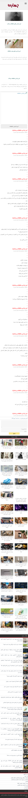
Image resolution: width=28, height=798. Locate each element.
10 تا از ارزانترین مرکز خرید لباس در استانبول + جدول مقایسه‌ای (7, 590)
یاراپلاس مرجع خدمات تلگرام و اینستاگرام (19, 779)
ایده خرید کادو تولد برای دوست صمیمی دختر (21, 603)
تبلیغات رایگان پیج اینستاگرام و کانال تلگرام (19, 778)
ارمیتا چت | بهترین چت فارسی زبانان (21, 512)
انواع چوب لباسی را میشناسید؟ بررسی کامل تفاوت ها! (7, 447)
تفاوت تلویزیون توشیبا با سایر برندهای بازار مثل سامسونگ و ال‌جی (7, 630)
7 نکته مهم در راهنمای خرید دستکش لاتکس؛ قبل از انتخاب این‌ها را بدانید (7, 487)
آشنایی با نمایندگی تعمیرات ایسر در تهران (7, 564)
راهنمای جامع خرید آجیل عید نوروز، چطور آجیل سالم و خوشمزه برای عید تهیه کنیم (7, 513)
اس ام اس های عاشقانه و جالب (14, 24)
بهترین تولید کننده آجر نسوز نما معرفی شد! (21, 540)
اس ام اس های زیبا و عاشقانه (14, 51)
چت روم (26, 776)
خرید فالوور (26, 774)
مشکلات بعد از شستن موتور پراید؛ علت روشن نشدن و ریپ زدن (7, 552)
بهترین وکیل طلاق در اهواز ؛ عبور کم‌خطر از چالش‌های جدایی (21, 629)
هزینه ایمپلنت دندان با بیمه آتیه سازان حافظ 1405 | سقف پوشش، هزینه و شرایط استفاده (21, 617)
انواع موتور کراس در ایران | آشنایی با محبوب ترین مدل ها (21, 447)
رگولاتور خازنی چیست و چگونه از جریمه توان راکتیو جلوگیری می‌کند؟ (21, 591)
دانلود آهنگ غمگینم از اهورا (21, 459)
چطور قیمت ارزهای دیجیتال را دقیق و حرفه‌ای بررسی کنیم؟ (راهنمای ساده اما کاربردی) (21, 500)
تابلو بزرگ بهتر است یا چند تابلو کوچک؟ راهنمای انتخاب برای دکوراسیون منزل (7, 539)
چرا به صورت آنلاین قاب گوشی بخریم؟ (7, 499)
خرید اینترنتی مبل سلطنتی (23, 785)
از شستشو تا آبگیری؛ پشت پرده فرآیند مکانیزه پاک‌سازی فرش (7, 603)
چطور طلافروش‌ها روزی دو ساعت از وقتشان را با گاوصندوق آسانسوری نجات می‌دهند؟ (21, 487)
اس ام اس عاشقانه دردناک (14, 78)
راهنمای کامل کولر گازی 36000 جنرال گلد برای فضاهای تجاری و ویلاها (7, 578)
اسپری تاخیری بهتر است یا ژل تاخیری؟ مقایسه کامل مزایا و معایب (21, 565)
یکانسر (26, 781)
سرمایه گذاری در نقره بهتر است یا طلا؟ (21, 551)
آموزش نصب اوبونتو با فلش (21, 576)
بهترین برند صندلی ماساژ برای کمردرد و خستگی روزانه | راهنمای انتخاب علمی (21, 474)
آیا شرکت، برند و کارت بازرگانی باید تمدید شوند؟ (7, 616)
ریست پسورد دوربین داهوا (22, 783)
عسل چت (26, 788)
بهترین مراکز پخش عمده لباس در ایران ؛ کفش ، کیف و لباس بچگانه (7, 526)
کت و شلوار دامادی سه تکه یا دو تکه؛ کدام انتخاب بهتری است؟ (7, 460)
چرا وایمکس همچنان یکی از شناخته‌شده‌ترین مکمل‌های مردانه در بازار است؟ (7, 474)
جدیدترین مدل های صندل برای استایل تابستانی (21, 525)
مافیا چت (26, 787)
